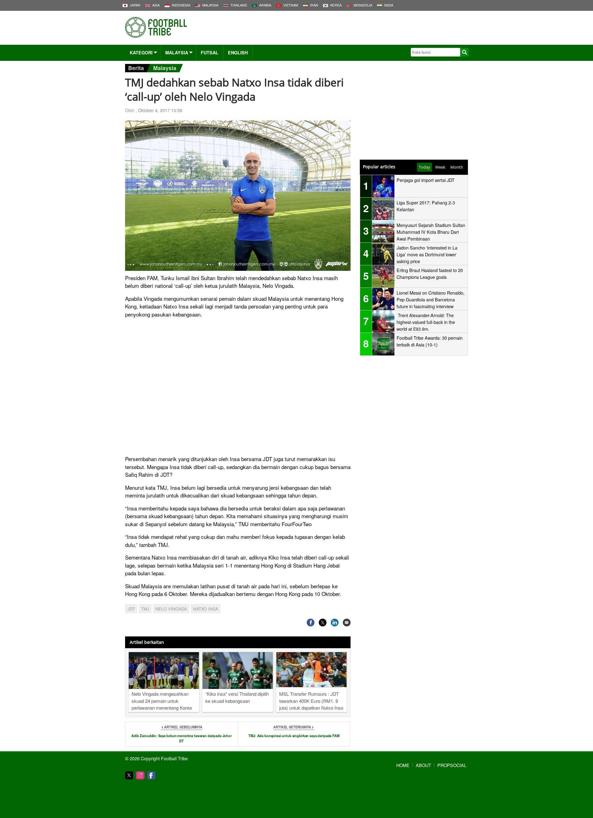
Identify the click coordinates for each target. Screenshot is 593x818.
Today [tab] (424, 167)
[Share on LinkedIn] (335, 622)
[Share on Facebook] (310, 622)
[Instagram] (140, 775)
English (238, 52)
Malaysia (176, 52)
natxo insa (205, 609)
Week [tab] (440, 167)
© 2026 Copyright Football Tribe (156, 758)
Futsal (209, 52)
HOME (403, 765)
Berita (136, 68)
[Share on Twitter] (322, 622)
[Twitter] (129, 775)
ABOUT (423, 765)
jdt (131, 609)
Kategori (141, 52)
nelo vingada (171, 609)
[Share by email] (347, 622)
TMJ (145, 609)
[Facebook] (151, 775)
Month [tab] (456, 167)
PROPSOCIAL (451, 765)
